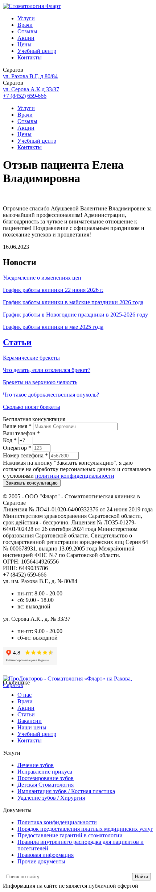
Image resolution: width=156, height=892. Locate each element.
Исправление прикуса (44, 772)
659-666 (36, 96)
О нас (24, 695)
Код (10, 440)
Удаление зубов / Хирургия (51, 798)
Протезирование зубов (45, 778)
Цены (24, 44)
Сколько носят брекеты (31, 407)
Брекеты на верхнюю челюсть (40, 382)
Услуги (26, 18)
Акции (25, 38)
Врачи (25, 25)
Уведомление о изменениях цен (42, 278)
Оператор (17, 448)
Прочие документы (41, 861)
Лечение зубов (35, 765)
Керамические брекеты (31, 358)
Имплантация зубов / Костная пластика (66, 791)
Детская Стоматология (45, 785)
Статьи (17, 342)
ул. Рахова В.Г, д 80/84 (30, 76)
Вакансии (29, 721)
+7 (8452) (14, 96)
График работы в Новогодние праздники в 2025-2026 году (75, 314)
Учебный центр (36, 51)
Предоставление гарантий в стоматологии (70, 835)
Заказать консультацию (32, 483)
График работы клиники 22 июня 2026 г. (53, 290)
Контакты (29, 57)
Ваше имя (17, 426)
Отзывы (27, 31)
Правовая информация (45, 855)
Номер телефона (25, 455)
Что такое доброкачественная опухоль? (51, 394)
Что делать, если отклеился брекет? (46, 370)
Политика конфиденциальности (57, 822)
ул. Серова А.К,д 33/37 (31, 89)
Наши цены (31, 727)
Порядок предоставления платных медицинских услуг (85, 829)
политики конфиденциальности (74, 476)
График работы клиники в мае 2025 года (53, 327)
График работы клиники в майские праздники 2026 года (73, 302)
